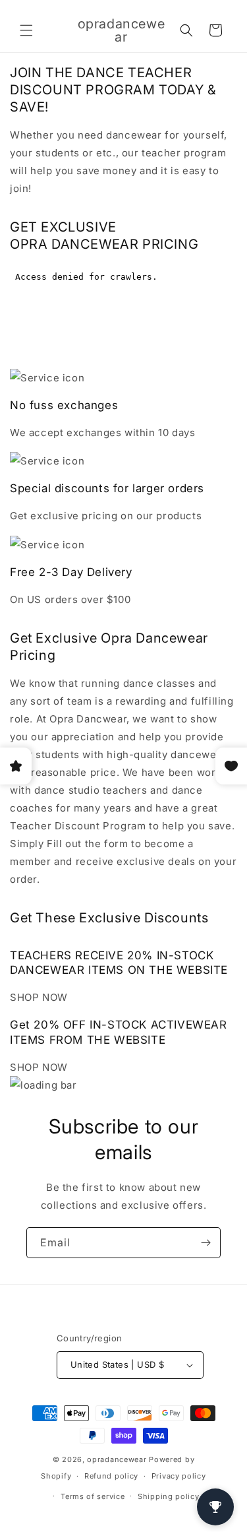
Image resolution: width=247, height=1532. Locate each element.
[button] (26, 30)
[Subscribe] (205, 1242)
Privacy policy (178, 1476)
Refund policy (111, 1476)
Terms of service (92, 1496)
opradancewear (116, 1459)
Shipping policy (169, 1496)
